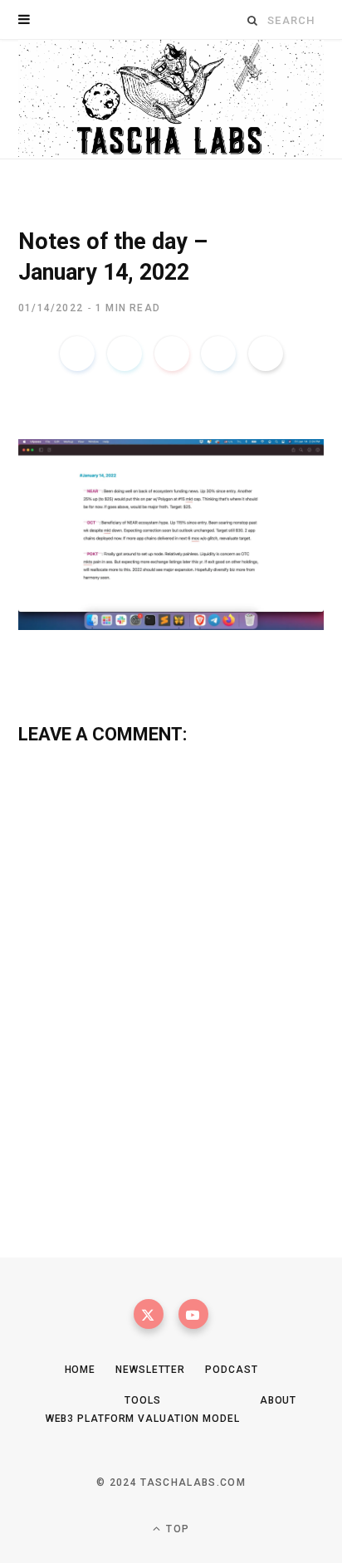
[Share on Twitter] (124, 353)
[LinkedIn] (218, 353)
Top (176, 1529)
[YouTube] (193, 1314)
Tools (143, 1400)
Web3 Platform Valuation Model (143, 1418)
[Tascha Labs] (171, 99)
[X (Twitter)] (149, 1314)
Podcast (231, 1369)
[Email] (265, 353)
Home (80, 1369)
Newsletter (150, 1369)
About (278, 1400)
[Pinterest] (171, 353)
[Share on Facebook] (77, 353)
